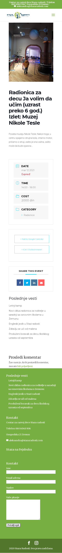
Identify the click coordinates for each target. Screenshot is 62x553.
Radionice (29, 215)
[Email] (41, 282)
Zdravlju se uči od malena (23, 328)
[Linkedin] (34, 282)
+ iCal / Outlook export (31, 249)
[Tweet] (27, 282)
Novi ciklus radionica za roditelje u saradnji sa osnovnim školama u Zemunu (27, 314)
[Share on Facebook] (20, 282)
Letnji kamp (15, 305)
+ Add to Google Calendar (32, 239)
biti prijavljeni (24, 366)
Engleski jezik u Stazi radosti (24, 323)
